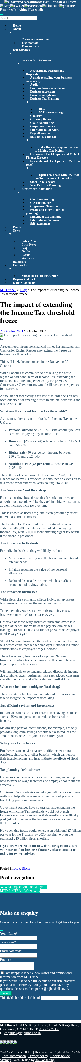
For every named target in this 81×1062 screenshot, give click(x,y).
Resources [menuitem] (19, 262)
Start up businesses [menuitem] (42, 182)
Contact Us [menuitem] (18, 267)
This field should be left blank (20, 997)
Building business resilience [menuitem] (48, 88)
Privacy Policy (31, 985)
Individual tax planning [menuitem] (45, 216)
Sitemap (5, 1060)
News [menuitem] (14, 232)
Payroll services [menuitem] (40, 133)
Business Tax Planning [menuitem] (42, 100)
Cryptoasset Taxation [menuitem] (44, 206)
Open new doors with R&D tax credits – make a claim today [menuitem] (57, 176)
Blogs (26, 868)
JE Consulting (45, 1060)
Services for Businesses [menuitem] (34, 62)
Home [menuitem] (17, 25)
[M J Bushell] (40, 2)
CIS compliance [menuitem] (40, 119)
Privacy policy (38, 1056)
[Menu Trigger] (1, 14)
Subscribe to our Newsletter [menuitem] (40, 275)
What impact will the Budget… (23, 887)
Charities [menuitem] (36, 116)
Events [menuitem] (26, 255)
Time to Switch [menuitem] (31, 46)
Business (6, 10)
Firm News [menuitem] (29, 244)
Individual (21, 10)
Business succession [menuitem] (42, 91)
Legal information (14, 1056)
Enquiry (5, 959)
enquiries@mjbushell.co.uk (49, 989)
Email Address (11, 951)
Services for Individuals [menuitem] (34, 190)
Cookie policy (60, 1056)
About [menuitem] (15, 30)
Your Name (8, 933)
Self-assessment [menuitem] (40, 223)
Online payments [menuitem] (24, 282)
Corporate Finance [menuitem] (42, 126)
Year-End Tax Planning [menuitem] (45, 185)
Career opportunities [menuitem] (35, 39)
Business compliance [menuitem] (43, 95)
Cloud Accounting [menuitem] (42, 122)
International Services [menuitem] (44, 129)
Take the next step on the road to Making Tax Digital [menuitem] (57, 149)
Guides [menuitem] (26, 251)
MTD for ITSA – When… (20, 891)
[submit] (1, 930)
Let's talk (36, 10)
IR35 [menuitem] (42, 109)
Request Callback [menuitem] (24, 279)
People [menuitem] (17, 227)
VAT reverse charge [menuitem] (51, 112)
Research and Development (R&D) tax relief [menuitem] (53, 164)
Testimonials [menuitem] (30, 43)
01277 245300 (49, 1029)
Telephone (8, 942)
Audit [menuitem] (34, 84)
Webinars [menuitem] (28, 258)
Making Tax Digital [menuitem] (41, 138)
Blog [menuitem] (24, 248)
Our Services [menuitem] (19, 51)
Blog (16, 868)
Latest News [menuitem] (29, 241)
